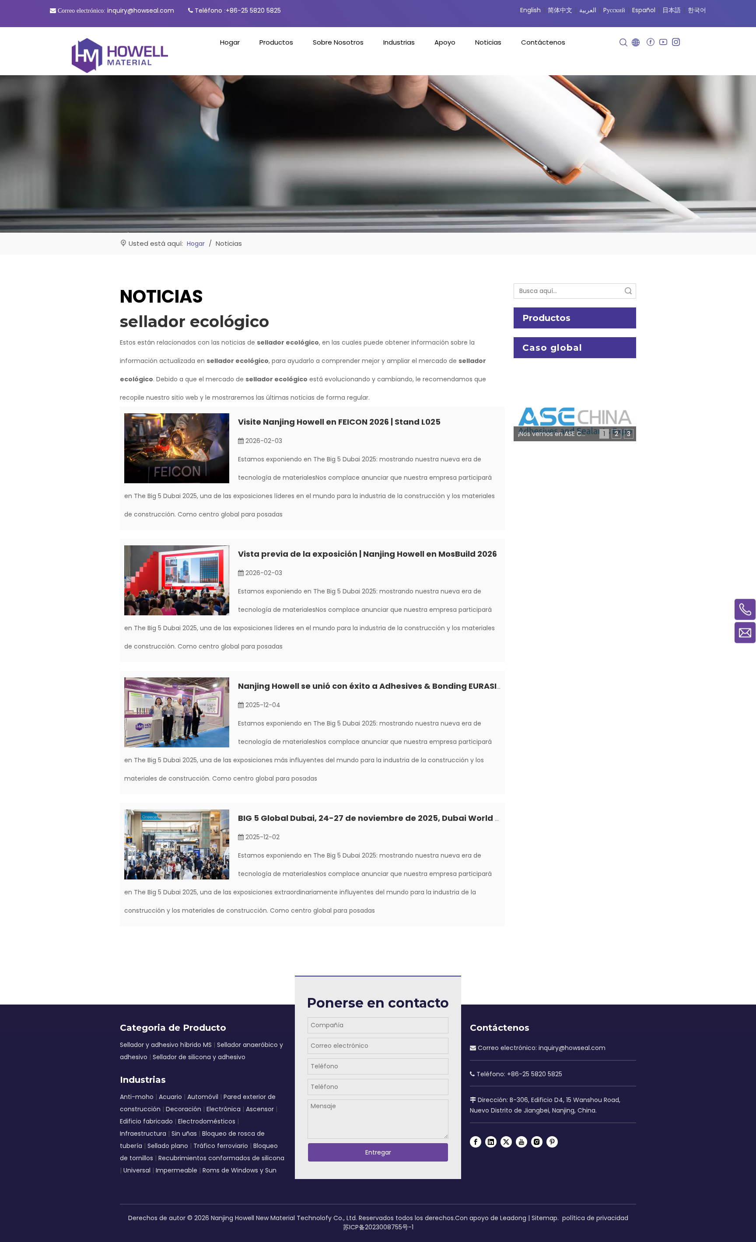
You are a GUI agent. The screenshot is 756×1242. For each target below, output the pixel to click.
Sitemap (544, 1218)
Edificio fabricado (146, 1121)
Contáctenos (543, 42)
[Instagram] (676, 42)
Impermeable (176, 1170)
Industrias (399, 42)
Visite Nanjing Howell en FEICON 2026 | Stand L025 (339, 421)
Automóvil (202, 1096)
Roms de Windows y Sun (239, 1170)
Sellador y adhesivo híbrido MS (166, 1044)
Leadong (513, 1218)
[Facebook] (650, 42)
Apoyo (444, 42)
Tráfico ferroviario (220, 1145)
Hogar (230, 42)
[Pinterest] (552, 1142)
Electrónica (223, 1109)
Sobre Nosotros (338, 42)
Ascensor (260, 1109)
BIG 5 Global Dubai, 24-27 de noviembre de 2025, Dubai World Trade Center (394, 818)
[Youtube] (663, 42)
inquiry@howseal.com (140, 10)
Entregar (378, 1152)
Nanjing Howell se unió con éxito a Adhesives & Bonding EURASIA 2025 (381, 685)
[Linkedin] (491, 1142)
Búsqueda (628, 291)
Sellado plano (167, 1145)
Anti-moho (137, 1096)
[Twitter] (506, 1142)
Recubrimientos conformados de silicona (221, 1158)
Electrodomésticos (206, 1121)
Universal (136, 1170)
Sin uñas (184, 1133)
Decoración (183, 1109)
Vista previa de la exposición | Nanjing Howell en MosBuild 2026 (367, 553)
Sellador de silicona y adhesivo (199, 1057)
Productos (276, 42)
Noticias (488, 42)
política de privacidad (595, 1218)
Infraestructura (143, 1133)
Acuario (170, 1096)
